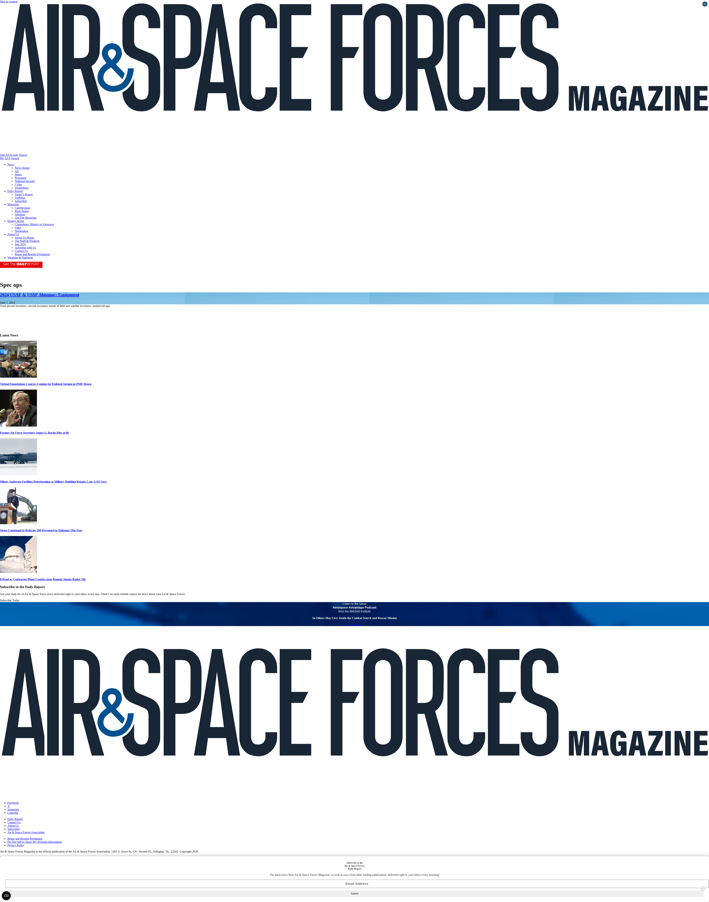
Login (14, 155)
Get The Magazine (26, 217)
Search (23, 155)
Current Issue (22, 207)
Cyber (18, 184)
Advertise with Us (25, 247)
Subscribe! (21, 201)
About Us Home (24, 237)
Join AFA (5, 155)
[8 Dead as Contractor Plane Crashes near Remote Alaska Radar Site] (18, 571)
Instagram (13, 809)
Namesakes (21, 231)
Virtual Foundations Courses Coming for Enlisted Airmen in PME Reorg (45, 384)
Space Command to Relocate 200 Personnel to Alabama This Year (41, 530)
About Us (13, 234)
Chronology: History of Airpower (34, 224)
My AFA (5, 158)
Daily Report (15, 191)
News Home (22, 167)
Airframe (20, 197)
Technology (22, 187)
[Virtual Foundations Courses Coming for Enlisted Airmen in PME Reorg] (18, 376)
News (10, 164)
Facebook (13, 802)
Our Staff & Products (27, 241)
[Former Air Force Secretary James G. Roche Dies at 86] (18, 425)
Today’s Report (24, 194)
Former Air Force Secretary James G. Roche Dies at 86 (34, 432)
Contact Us (21, 250)
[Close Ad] (702, 889)
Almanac (20, 214)
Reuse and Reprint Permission (32, 254)
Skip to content (9, 1)
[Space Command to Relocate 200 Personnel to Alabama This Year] (18, 523)
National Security (25, 181)
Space (18, 174)
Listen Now (355, 624)
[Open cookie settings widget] (6, 895)
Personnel (20, 177)
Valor (18, 227)
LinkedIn (12, 812)
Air (17, 171)
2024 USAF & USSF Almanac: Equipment (39, 294)
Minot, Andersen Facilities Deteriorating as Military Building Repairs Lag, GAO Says (53, 481)
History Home (15, 221)
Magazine (13, 204)
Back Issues (22, 211)
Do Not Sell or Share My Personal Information (34, 841)
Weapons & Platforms (20, 257)
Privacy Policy (15, 845)
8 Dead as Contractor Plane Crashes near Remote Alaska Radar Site (43, 579)
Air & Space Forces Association (26, 832)
